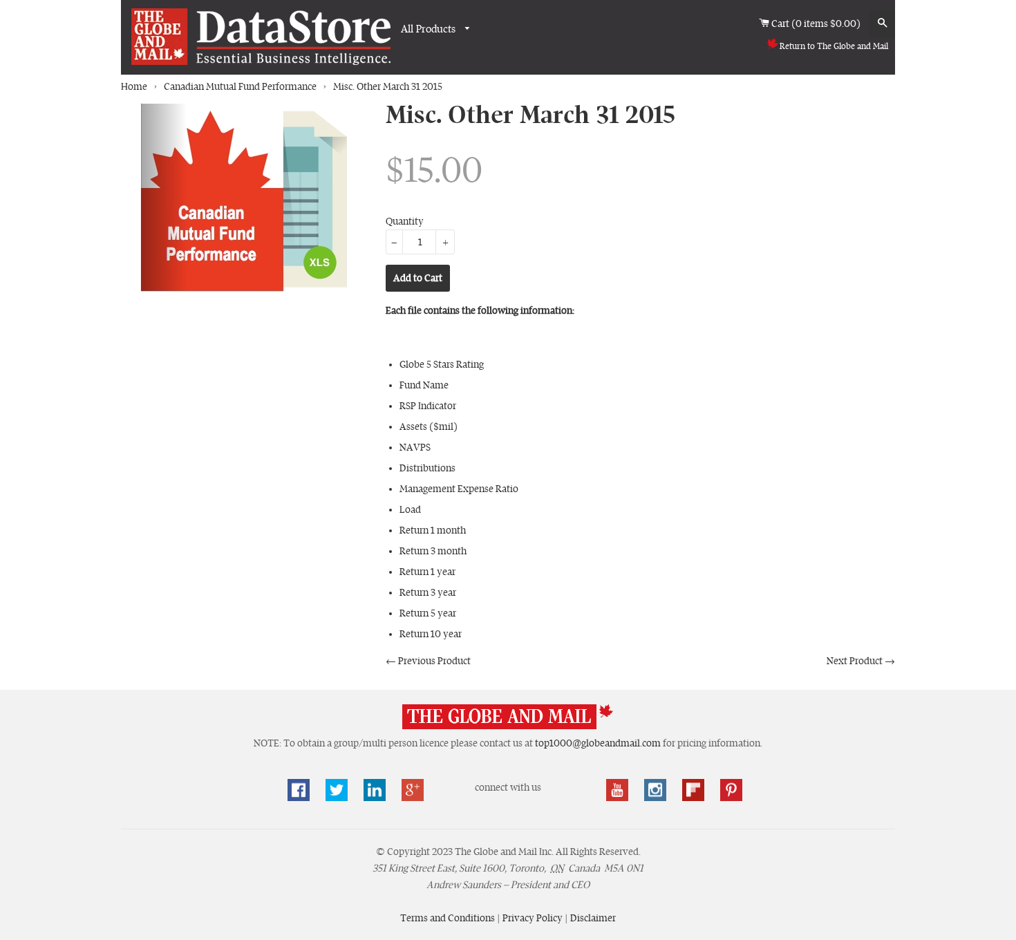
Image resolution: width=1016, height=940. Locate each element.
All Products (429, 29)
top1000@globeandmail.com (598, 743)
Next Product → (861, 660)
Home (134, 86)
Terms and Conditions (448, 917)
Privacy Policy (533, 917)
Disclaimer (593, 917)
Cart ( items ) (817, 23)
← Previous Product (428, 660)
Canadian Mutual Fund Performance (240, 86)
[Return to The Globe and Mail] (508, 726)
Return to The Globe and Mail (834, 46)
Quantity (405, 221)
